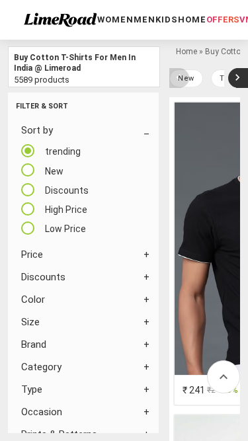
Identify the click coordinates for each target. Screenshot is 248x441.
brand (33, 344)
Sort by (37, 130)
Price (32, 255)
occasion (41, 412)
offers (222, 19)
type (31, 389)
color (33, 299)
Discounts (43, 277)
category (41, 367)
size (30, 322)
